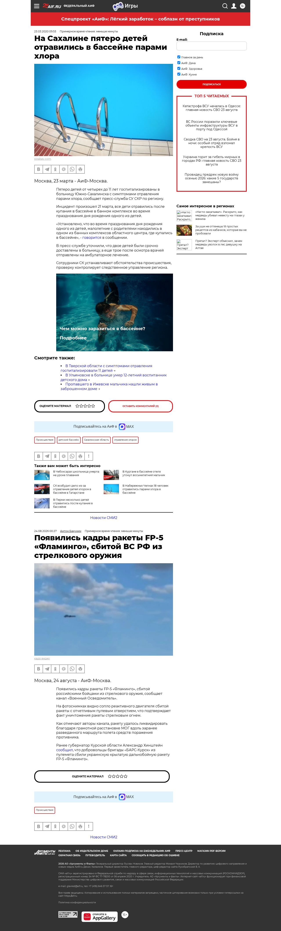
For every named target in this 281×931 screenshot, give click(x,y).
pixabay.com (42, 158)
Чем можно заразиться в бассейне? (102, 328)
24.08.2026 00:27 (45, 531)
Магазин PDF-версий (211, 851)
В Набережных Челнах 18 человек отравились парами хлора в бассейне (145, 489)
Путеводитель (95, 855)
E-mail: (182, 40)
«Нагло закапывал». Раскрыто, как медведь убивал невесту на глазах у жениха (220, 215)
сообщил (64, 750)
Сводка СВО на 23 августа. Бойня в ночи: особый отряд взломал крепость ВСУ (212, 143)
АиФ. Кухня (189, 74)
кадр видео (42, 658)
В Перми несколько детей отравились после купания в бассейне (73, 503)
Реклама (64, 851)
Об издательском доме (92, 851)
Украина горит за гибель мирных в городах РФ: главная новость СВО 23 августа (211, 160)
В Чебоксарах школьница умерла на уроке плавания (76, 473)
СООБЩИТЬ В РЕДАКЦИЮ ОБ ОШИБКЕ (156, 855)
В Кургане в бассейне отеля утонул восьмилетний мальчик (143, 473)
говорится (91, 238)
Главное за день (192, 57)
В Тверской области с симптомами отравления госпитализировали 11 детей (106, 368)
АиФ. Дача (188, 63)
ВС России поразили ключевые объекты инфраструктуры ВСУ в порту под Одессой (212, 125)
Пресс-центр (183, 851)
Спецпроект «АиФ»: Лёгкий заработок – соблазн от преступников (140, 19)
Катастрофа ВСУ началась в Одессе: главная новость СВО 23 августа (212, 108)
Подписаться (212, 84)
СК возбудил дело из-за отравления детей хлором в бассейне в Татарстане (72, 489)
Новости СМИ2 (103, 518)
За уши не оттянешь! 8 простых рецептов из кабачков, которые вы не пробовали (221, 230)
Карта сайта (118, 855)
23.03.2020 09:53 (45, 31)
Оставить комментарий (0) (140, 406)
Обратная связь (69, 855)
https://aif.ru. (70, 895)
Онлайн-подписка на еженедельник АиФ (141, 851)
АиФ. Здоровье (191, 68)
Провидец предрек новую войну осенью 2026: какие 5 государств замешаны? (212, 178)
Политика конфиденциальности (77, 902)
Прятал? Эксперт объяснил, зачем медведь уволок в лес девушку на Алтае (218, 244)
